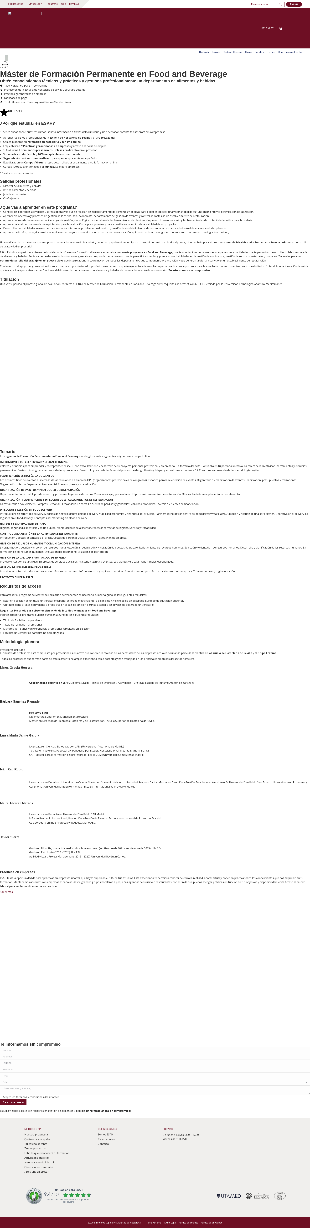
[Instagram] (281, 28)
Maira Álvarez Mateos (16, 803)
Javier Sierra (10, 837)
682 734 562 (268, 28)
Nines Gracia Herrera (16, 667)
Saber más (6, 892)
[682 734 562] (257, 28)
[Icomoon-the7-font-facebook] (286, 28)
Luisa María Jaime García (19, 735)
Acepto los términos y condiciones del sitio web (31, 1097)
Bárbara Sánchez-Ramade (20, 701)
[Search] (280, 4)
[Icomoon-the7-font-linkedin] (291, 28)
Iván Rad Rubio (11, 769)
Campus (294, 4)
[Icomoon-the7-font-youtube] (296, 28)
